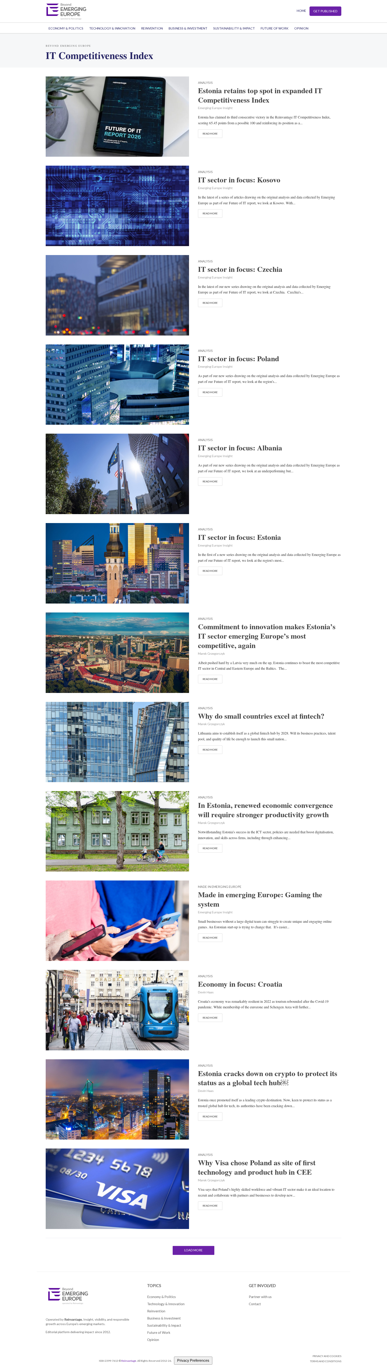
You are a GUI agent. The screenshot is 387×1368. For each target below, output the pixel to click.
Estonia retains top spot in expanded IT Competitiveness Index (260, 95)
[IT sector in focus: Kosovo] (117, 205)
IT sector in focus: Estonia (239, 537)
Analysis (205, 82)
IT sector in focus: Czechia (240, 269)
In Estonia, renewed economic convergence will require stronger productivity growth (265, 809)
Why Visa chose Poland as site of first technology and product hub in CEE (257, 1167)
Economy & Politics (66, 28)
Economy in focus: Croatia (240, 984)
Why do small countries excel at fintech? (261, 716)
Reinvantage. (73, 1319)
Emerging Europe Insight (215, 108)
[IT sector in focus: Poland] (117, 384)
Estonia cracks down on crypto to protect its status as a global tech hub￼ (267, 1078)
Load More (193, 1250)
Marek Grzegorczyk (211, 653)
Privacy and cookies (327, 1356)
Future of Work (274, 28)
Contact (255, 1304)
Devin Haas (206, 992)
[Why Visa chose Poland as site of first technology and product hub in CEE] (117, 1188)
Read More (210, 133)
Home (301, 11)
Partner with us (260, 1297)
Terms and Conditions (325, 1361)
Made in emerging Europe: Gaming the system (260, 899)
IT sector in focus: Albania (240, 447)
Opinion (301, 28)
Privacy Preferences (193, 1360)
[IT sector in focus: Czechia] (117, 294)
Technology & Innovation (112, 28)
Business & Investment (188, 28)
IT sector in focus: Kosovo (239, 179)
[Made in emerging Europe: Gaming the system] (117, 920)
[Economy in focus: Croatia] (117, 1009)
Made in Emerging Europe (219, 887)
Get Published (325, 11)
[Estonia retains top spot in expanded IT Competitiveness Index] (117, 116)
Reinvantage (128, 1360)
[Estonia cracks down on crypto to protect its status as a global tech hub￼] (117, 1098)
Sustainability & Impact (234, 28)
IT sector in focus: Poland (238, 358)
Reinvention (152, 28)
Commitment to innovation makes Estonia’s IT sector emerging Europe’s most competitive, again (266, 636)
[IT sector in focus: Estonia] (117, 562)
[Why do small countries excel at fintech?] (117, 741)
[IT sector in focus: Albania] (117, 473)
